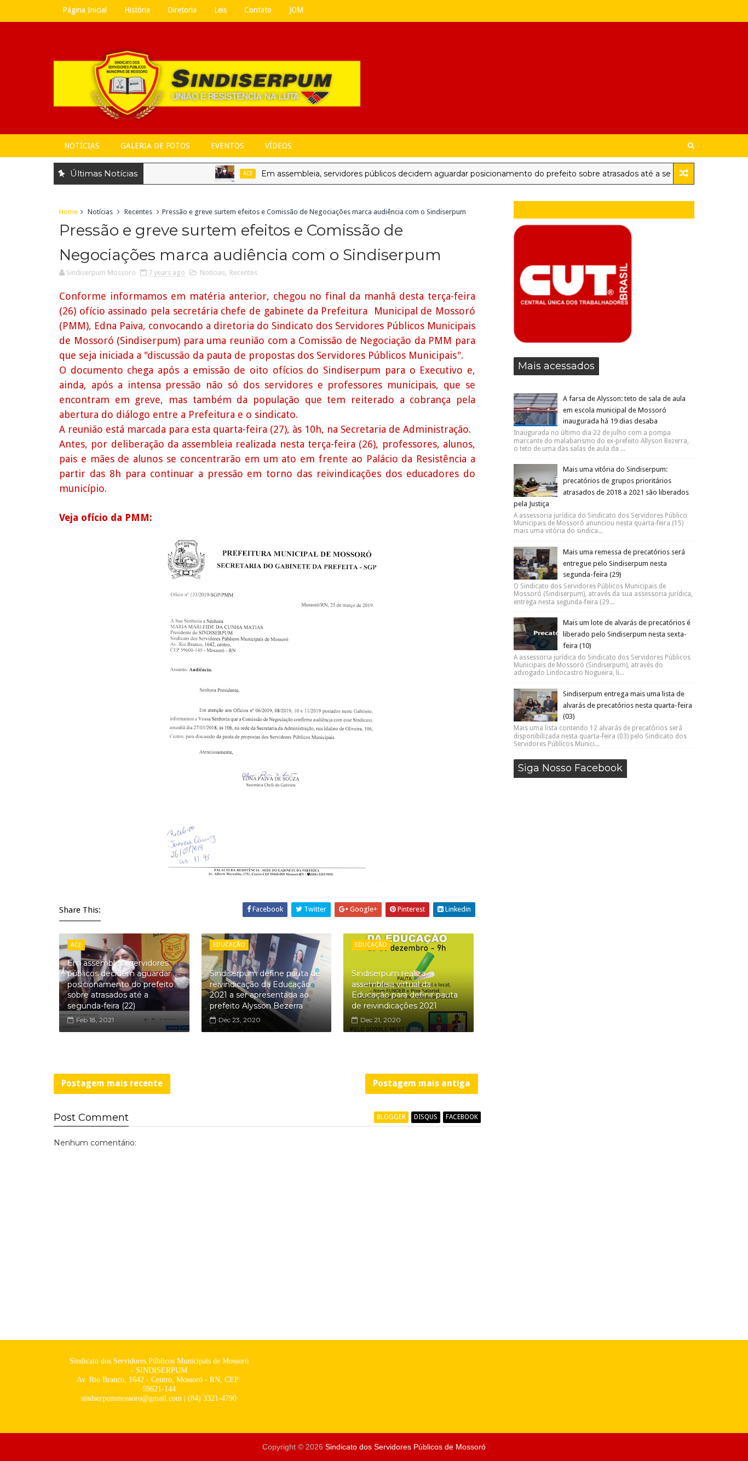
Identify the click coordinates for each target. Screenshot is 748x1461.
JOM (296, 9)
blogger (391, 1117)
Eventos (227, 145)
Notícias (82, 145)
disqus (426, 1117)
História (137, 9)
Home (68, 212)
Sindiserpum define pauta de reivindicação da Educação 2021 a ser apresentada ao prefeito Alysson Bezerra (265, 990)
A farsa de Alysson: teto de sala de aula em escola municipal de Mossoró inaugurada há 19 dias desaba (624, 410)
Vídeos (278, 145)
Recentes (138, 212)
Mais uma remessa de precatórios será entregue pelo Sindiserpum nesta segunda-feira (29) (624, 563)
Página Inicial (84, 9)
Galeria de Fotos (155, 145)
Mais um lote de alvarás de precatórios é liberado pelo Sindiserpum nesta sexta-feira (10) (627, 634)
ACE (226, 173)
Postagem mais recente (112, 1083)
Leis (220, 9)
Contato (258, 9)
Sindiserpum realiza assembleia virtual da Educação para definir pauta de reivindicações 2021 (405, 990)
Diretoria (182, 9)
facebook (462, 1117)
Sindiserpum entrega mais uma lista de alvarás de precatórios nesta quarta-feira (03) (627, 705)
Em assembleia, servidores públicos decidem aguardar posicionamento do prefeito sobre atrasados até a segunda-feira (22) (473, 174)
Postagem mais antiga (421, 1083)
